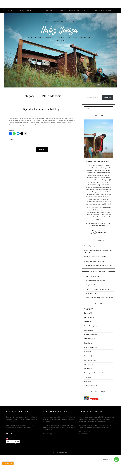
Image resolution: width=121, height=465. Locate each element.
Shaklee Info (88, 381)
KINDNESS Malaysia (90, 334)
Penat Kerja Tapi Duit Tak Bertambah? (95, 257)
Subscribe (107, 97)
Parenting (87, 343)
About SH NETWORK (15, 10)
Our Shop (49, 10)
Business (87, 313)
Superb (66, 452)
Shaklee (86, 377)
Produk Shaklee (89, 347)
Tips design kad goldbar (91, 246)
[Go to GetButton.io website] (116, 463)
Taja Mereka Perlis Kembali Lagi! (42, 109)
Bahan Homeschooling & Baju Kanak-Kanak (99, 298)
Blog (29, 10)
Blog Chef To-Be (91, 285)
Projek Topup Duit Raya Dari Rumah (97, 10)
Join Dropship (74, 10)
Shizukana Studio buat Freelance (95, 280)
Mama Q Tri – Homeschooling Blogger (98, 289)
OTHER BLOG (60, 10)
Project (86, 351)
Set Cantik (87, 364)
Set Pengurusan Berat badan (92, 373)
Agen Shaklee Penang (92, 276)
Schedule (38, 10)
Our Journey (88, 338)
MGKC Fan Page (91, 293)
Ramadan (87, 356)
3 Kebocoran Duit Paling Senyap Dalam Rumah (98, 265)
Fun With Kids (88, 317)
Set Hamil (87, 368)
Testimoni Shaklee (89, 386)
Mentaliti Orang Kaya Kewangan (94, 261)
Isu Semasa (87, 330)
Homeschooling (89, 326)
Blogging (87, 309)
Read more (41, 149)
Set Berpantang (89, 360)
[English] (7, 439)
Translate (17, 443)
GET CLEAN (88, 321)
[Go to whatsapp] (116, 459)
